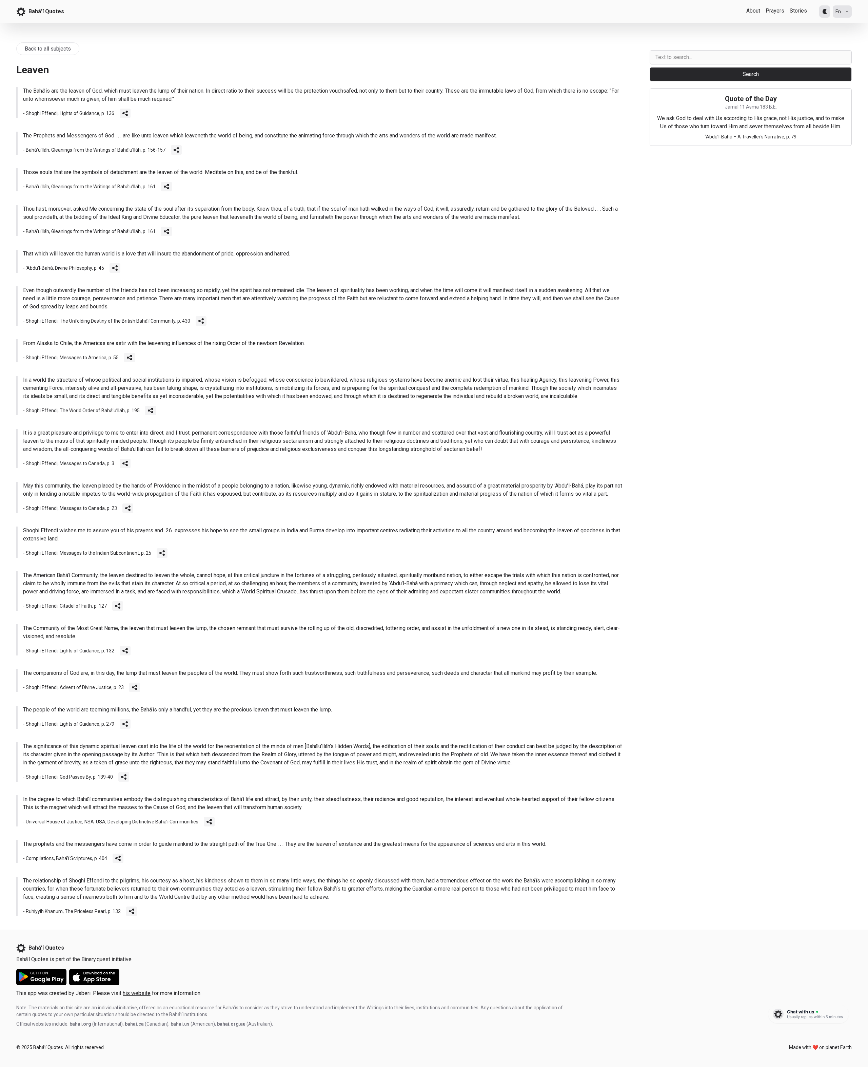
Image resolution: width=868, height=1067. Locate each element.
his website (137, 993)
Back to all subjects (48, 48)
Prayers (775, 10)
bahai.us (180, 1024)
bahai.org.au (231, 1024)
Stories (798, 10)
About (753, 10)
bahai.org (80, 1024)
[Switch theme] (824, 11)
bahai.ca (134, 1024)
